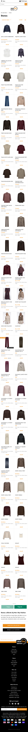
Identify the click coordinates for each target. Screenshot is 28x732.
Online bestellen (14, 688)
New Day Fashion (4, 12)
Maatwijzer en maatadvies (14, 695)
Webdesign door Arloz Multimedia (14, 729)
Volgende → (21, 607)
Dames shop (14, 649)
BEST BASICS (14, 652)
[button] (25, 20)
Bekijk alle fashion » (14, 630)
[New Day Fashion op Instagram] (18, 704)
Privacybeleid (22, 713)
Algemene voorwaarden (20, 714)
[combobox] (12, 4)
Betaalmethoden (14, 692)
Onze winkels (14, 672)
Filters (20, 19)
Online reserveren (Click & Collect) (14, 690)
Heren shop (14, 660)
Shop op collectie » (13, 625)
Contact (14, 680)
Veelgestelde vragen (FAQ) (14, 697)
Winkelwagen (23, 1)
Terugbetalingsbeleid (11, 714)
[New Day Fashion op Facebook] (12, 704)
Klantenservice (14, 687)
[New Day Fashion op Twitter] (9, 704)
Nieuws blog (14, 677)
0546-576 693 (12, 717)
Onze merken (14, 674)
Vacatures (14, 679)
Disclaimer (5, 714)
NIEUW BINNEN (14, 651)
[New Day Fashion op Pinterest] (15, 704)
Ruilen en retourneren (14, 694)
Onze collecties (14, 675)
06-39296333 (23, 717)
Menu (4, 1)
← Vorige (7, 607)
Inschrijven (22, 709)
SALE (14, 654)
